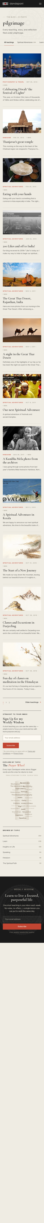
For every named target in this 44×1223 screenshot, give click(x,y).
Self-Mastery (15, 800)
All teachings (9, 42)
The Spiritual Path (22, 863)
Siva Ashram (16, 812)
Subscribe (11, 745)
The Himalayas (17, 795)
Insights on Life (22, 847)
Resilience (28, 814)
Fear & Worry (21, 789)
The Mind (28, 789)
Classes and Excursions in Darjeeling (18, 624)
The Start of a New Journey (19, 570)
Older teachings (31, 702)
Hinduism (22, 858)
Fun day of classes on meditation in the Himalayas (20, 680)
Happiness (19, 815)
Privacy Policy (18, 753)
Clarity (24, 800)
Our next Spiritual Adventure (21, 410)
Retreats (24, 792)
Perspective (27, 812)
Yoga (20, 806)
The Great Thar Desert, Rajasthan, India (17, 300)
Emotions (17, 803)
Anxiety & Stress (27, 803)
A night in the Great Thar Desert (18, 356)
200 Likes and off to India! (19, 246)
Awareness (25, 783)
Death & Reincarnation (28, 806)
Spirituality (27, 786)
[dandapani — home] (12, 3)
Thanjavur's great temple (18, 142)
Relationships (15, 792)
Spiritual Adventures (26, 42)
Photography (27, 795)
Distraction (28, 797)
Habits (20, 797)
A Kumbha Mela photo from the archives (20, 460)
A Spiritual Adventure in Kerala (18, 516)
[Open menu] (40, 3)
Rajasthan (23, 818)
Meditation (15, 784)
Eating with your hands (17, 194)
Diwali (23, 809)
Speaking (22, 852)
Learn (22, 841)
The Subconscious (18, 786)
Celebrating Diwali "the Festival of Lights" (17, 91)
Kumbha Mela (15, 808)
